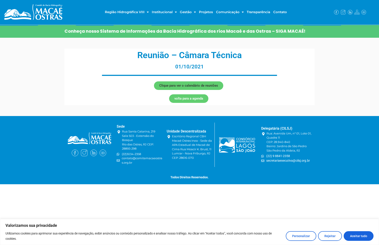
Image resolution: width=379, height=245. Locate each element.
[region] (189, 232)
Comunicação (228, 12)
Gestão (186, 12)
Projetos (206, 12)
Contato (280, 12)
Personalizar (301, 236)
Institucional (162, 12)
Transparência (258, 12)
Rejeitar (330, 236)
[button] (188, 85)
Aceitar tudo (358, 236)
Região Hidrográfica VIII (125, 12)
